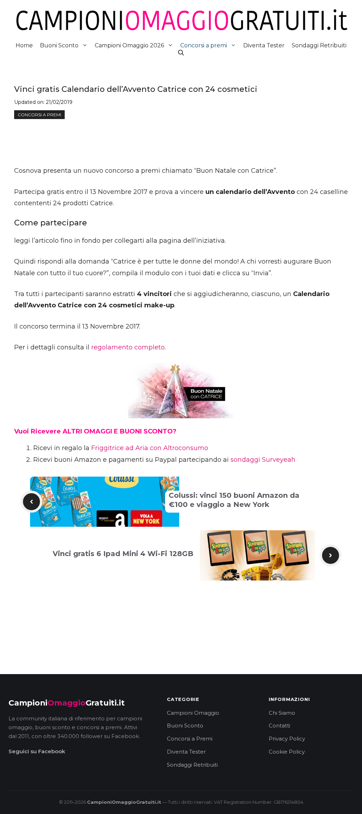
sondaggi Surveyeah (263, 460)
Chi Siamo (282, 712)
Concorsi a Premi (189, 738)
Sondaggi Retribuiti (319, 45)
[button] (181, 53)
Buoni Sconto (59, 45)
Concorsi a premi (203, 45)
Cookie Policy (287, 751)
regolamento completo (128, 347)
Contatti (279, 725)
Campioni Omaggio (193, 712)
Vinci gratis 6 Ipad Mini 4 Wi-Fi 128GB (123, 553)
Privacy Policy (287, 738)
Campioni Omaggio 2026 (129, 45)
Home (24, 45)
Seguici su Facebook (36, 751)
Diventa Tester (264, 45)
